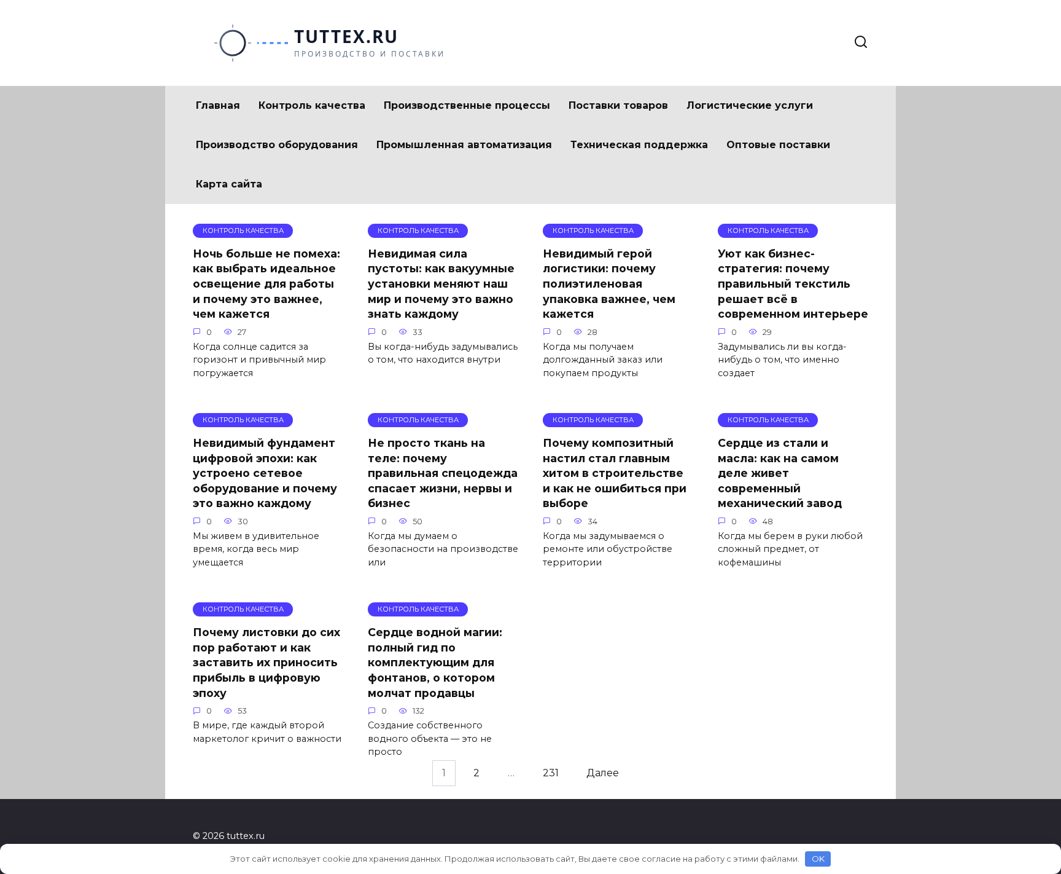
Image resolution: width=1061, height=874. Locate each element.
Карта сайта (229, 184)
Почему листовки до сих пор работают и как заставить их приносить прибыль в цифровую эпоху (266, 662)
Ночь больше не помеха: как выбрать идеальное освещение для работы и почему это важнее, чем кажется (266, 284)
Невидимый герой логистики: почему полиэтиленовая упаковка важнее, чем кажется (609, 284)
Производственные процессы (467, 105)
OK (818, 859)
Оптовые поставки (778, 145)
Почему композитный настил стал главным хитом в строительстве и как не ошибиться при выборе (614, 473)
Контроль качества (311, 105)
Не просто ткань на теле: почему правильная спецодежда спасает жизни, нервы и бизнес (443, 473)
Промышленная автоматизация (464, 145)
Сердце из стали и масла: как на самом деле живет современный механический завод (780, 473)
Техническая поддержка (639, 145)
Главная (218, 105)
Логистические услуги (749, 105)
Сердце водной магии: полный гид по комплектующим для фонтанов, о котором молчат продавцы (435, 662)
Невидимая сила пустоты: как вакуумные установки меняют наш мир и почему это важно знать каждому (441, 284)
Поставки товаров (618, 105)
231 (551, 773)
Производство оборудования (277, 145)
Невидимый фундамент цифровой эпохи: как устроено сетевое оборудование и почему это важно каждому (265, 473)
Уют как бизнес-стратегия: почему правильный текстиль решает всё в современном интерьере (793, 284)
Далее (602, 773)
